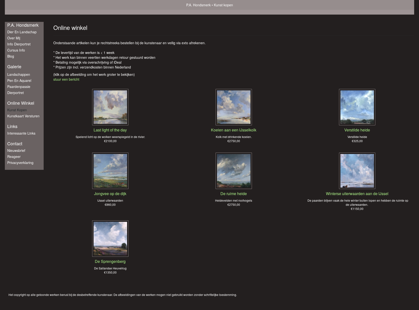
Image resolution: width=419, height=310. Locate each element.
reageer (14, 156)
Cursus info (16, 50)
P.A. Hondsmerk (198, 4)
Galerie (14, 66)
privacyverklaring (20, 162)
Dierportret (15, 92)
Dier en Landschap (22, 31)
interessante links (21, 133)
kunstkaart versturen (23, 115)
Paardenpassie (18, 86)
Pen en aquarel (19, 80)
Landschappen (18, 74)
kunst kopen (17, 109)
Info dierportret (19, 44)
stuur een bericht (66, 79)
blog (10, 56)
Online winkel (20, 103)
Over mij (13, 37)
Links (12, 126)
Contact (14, 143)
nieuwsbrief (16, 150)
